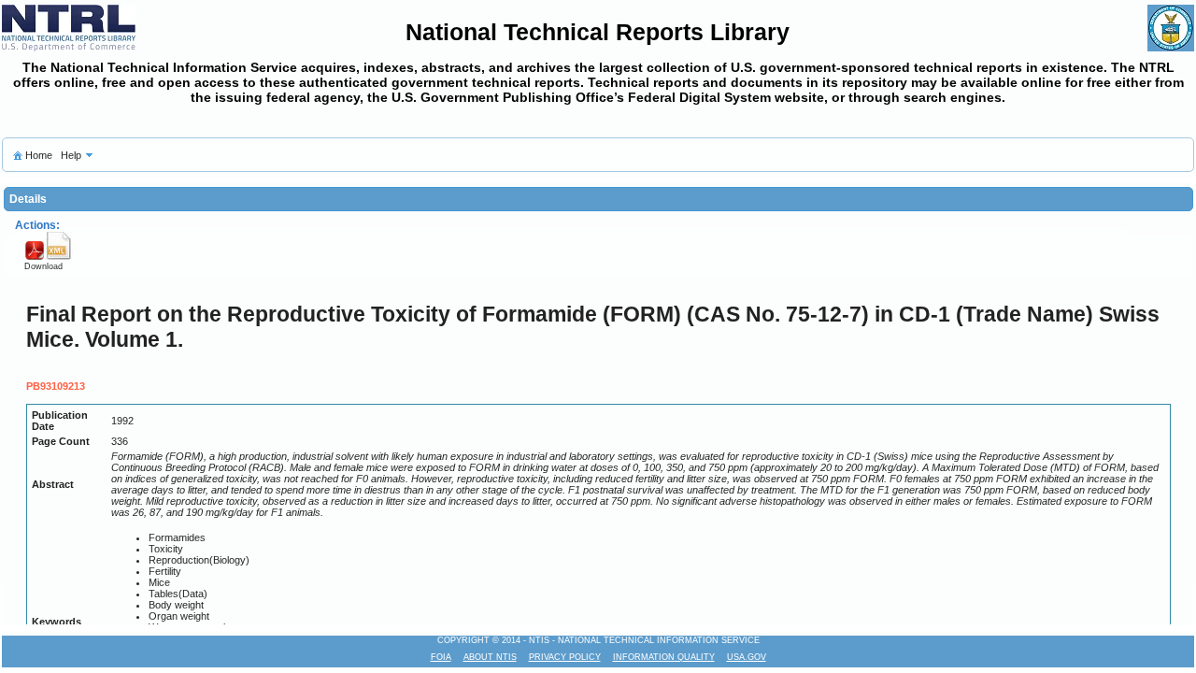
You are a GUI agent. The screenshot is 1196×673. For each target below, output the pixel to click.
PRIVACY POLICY (565, 657)
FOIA (441, 657)
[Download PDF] (34, 257)
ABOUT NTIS (490, 657)
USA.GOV (746, 657)
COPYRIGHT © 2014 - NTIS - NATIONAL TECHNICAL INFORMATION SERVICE (598, 640)
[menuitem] (32, 154)
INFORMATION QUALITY (664, 657)
